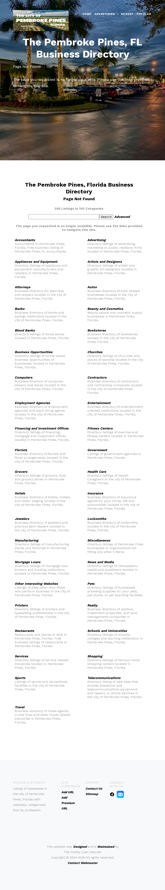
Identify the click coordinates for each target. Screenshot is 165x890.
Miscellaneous (98, 540)
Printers (21, 605)
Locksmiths (96, 519)
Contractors (97, 377)
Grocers (21, 472)
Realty (92, 605)
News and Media (100, 562)
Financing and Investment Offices (42, 428)
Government (97, 450)
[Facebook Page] (112, 794)
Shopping (94, 656)
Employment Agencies (32, 403)
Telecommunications (104, 678)
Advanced (122, 217)
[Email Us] (120, 794)
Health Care (96, 472)
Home (86, 13)
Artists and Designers (104, 262)
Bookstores (96, 330)
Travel (19, 707)
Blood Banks (25, 330)
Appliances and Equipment (36, 262)
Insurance (95, 493)
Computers (23, 377)
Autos (92, 287)
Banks (20, 309)
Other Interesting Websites (36, 584)
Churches (94, 352)
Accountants (25, 240)
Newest (127, 13)
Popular (143, 13)
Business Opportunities (34, 352)
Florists (21, 450)
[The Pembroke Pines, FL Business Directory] (41, 20)
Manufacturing (26, 540)
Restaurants (24, 631)
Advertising (104, 13)
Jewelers (22, 519)
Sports (20, 678)
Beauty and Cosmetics (105, 309)
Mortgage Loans (27, 562)
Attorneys (22, 287)
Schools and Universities (107, 631)
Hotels (20, 493)
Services (21, 656)
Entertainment (98, 403)
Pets (91, 584)
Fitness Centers (100, 428)
